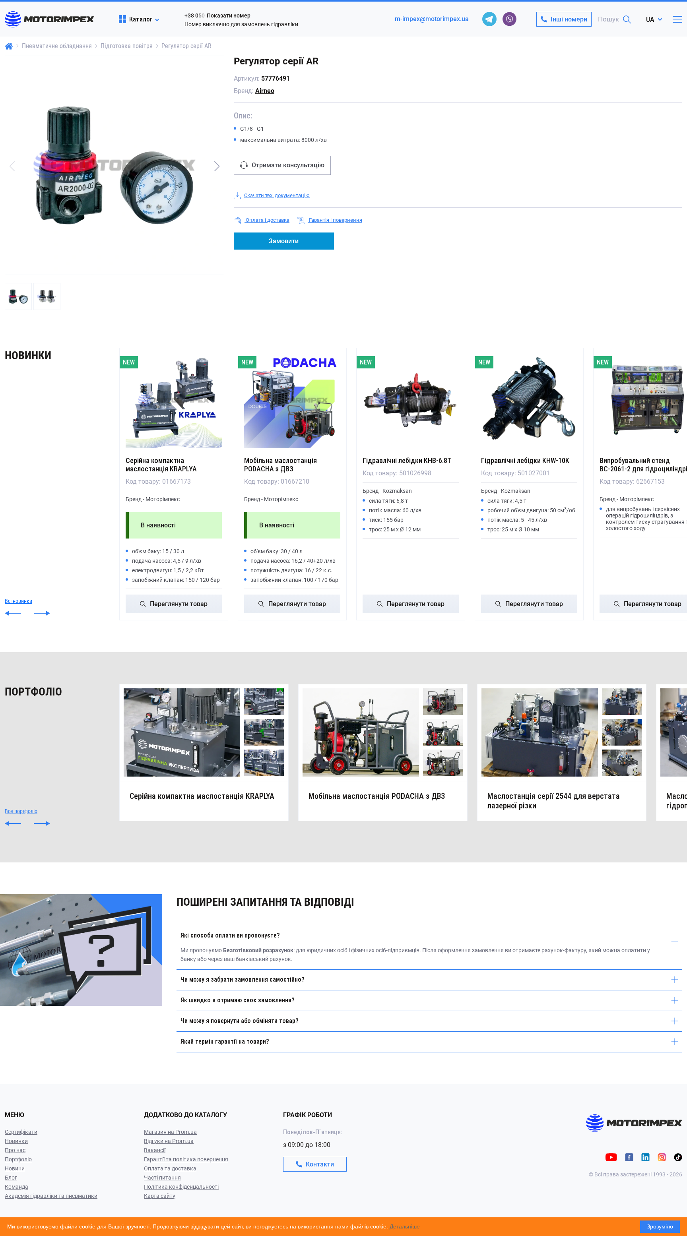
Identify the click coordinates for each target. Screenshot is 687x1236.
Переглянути (179, 604)
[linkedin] (645, 1156)
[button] (217, 166)
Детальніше (405, 1226)
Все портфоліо (21, 811)
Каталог (141, 19)
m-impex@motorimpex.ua (432, 19)
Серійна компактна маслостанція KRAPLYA (161, 464)
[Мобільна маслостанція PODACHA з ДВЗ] (292, 400)
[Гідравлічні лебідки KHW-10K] (529, 400)
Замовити (284, 241)
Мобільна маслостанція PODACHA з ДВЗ (280, 464)
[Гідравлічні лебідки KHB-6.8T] (411, 400)
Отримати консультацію (288, 165)
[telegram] (489, 19)
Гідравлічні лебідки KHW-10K (525, 460)
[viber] (509, 19)
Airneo (264, 91)
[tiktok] (678, 1156)
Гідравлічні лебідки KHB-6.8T (407, 460)
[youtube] (611, 1156)
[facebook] (629, 1156)
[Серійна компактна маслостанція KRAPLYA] (174, 400)
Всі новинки (18, 601)
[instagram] (662, 1156)
